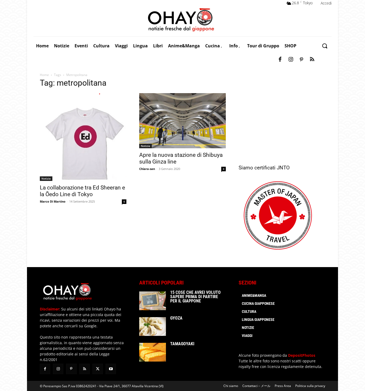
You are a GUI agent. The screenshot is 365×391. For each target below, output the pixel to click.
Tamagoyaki (182, 343)
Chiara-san (147, 169)
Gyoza (176, 318)
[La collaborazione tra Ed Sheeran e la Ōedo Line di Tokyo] (83, 137)
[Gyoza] (152, 326)
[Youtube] (111, 369)
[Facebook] (280, 59)
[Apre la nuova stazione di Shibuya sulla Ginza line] (182, 120)
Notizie (46, 178)
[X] (97, 369)
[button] (324, 46)
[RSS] (312, 59)
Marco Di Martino (52, 201)
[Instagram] (290, 59)
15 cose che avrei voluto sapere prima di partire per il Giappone (195, 296)
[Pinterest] (301, 59)
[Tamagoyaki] (152, 352)
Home (44, 75)
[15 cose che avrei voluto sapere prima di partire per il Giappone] (152, 300)
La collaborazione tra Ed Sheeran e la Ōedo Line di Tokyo (82, 191)
